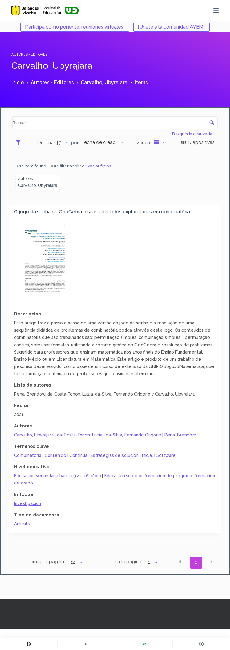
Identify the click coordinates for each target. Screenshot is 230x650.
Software (166, 455)
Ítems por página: (46, 561)
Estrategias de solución (115, 455)
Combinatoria (27, 455)
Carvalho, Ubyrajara (34, 434)
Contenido (55, 455)
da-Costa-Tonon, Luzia (79, 434)
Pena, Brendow (180, 434)
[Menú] (216, 10)
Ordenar (46, 142)
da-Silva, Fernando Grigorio (133, 434)
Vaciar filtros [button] (99, 165)
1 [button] (196, 562)
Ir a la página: (128, 561)
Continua (78, 455)
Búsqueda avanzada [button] (192, 133)
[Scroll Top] (201, 644)
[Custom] (28, 644)
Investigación (27, 503)
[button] (180, 562)
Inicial (147, 455)
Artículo (22, 523)
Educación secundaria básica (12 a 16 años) (57, 475)
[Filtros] (20, 142)
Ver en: (144, 142)
